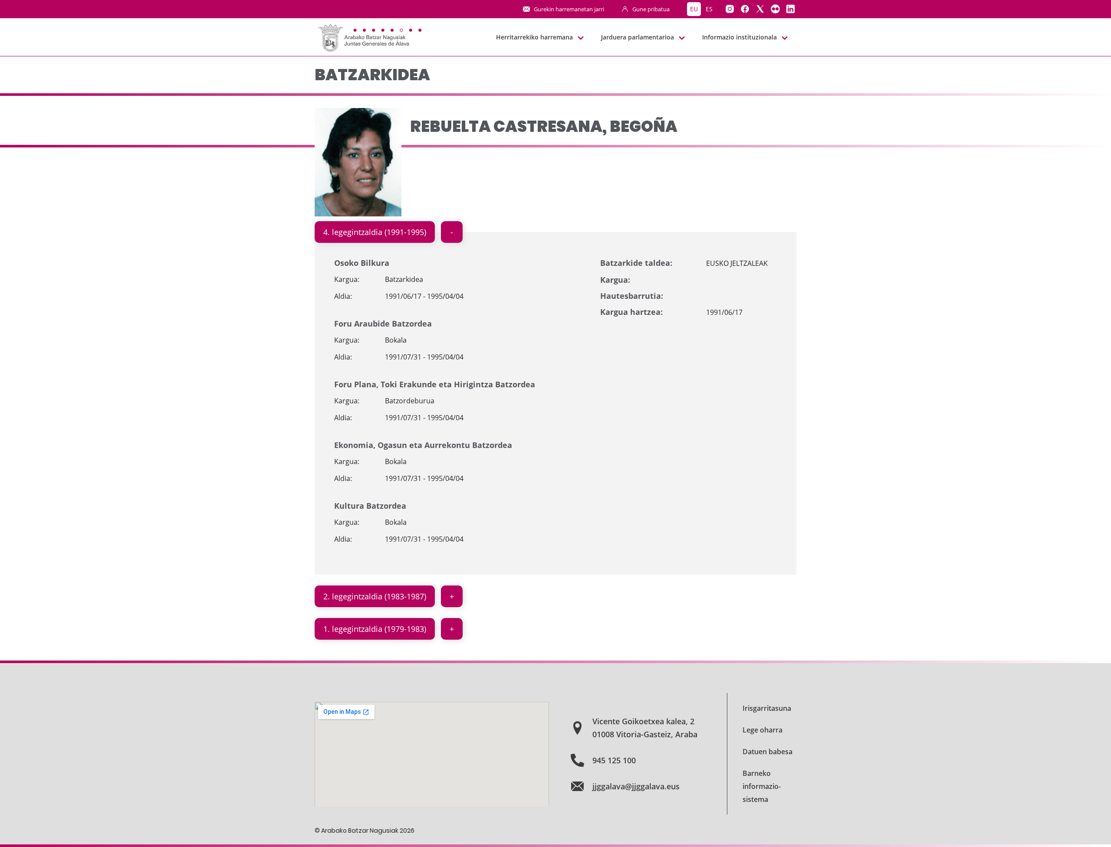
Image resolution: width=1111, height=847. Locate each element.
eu (694, 9)
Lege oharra (762, 730)
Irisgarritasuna (767, 708)
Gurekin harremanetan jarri (569, 9)
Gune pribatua (651, 9)
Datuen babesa (767, 751)
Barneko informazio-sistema (762, 786)
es (709, 9)
